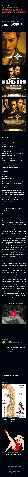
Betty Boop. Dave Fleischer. (13, 454)
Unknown (9, 341)
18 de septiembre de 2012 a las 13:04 (14, 342)
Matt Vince (18, 469)
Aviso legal (16, 15)
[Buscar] (25, 2)
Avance (6, 334)
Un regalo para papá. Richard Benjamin (11, 420)
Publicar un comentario (12, 457)
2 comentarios (11, 423)
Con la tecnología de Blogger (15, 466)
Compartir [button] (4, 332)
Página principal (7, 15)
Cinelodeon (6, 5)
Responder (9, 351)
